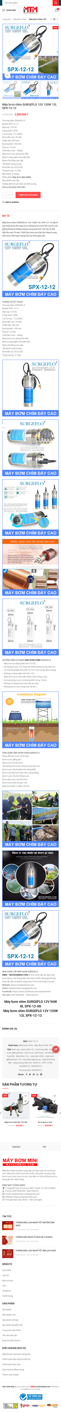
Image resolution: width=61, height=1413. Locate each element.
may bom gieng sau (32, 1059)
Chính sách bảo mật (11, 1364)
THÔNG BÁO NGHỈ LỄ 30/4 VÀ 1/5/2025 (34, 1237)
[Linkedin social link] (37, 1074)
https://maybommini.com (25, 1197)
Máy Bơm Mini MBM (21, 177)
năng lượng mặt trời (22, 1062)
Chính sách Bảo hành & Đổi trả (16, 1359)
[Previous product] (51, 19)
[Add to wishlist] (25, 1096)
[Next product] (57, 19)
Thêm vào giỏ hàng (28, 195)
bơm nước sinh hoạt (34, 1053)
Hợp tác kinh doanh (11, 1340)
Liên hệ (5, 1275)
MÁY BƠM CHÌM (32, 660)
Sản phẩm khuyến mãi (12, 1325)
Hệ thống (49, 1053)
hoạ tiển (11, 1056)
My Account (7, 1280)
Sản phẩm (7, 1309)
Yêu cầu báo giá (9, 1335)
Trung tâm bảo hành (11, 1330)
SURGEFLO (36, 1066)
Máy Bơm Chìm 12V (37, 19)
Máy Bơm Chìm (20, 19)
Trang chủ (6, 19)
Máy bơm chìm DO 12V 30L (16, 1122)
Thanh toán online (10, 1374)
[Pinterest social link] (34, 1074)
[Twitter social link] (30, 1074)
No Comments (32, 1229)
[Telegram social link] (41, 1074)
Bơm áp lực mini (45, 1122)
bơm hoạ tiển (42, 1049)
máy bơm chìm (37, 1056)
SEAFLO (37, 1062)
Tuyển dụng (7, 1296)
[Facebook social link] (26, 1074)
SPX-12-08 (47, 1062)
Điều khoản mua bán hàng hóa (16, 1354)
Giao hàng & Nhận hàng (13, 1369)
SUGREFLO (24, 1066)
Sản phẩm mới (9, 1315)
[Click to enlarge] (7, 75)
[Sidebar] (3, 427)
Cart (4, 1285)
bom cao (16, 1049)
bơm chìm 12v (27, 1049)
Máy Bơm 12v (22, 1056)
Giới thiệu (6, 1270)
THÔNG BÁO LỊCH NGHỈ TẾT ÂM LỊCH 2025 (36, 1250)
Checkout (6, 1291)
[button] (25, 1101)
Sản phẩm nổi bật (10, 1320)
